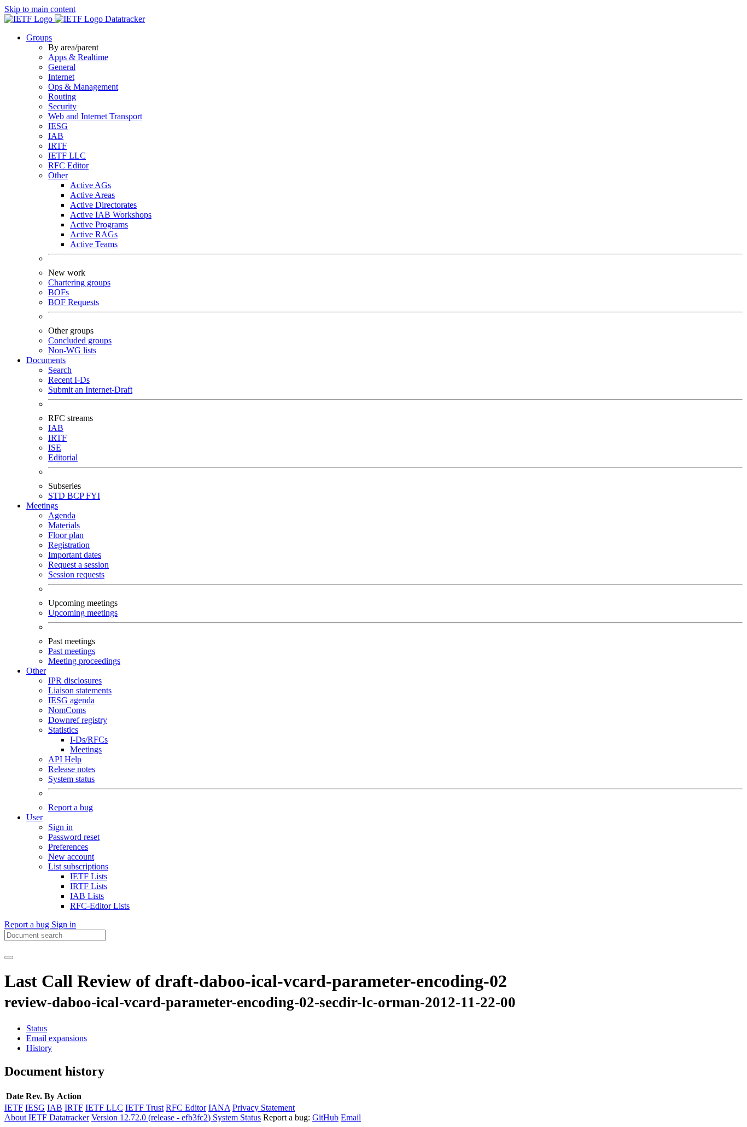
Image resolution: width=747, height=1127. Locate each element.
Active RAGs (94, 234)
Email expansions (56, 1038)
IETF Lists (88, 876)
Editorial (63, 457)
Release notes (71, 769)
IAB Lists (87, 896)
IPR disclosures (75, 680)
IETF (13, 1107)
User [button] (34, 817)
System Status (237, 1117)
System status (71, 779)
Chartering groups (79, 282)
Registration (69, 545)
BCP (76, 495)
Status (36, 1028)
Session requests (76, 574)
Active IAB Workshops (110, 214)
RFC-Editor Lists (100, 905)
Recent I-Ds (69, 379)
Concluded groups (80, 340)
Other (58, 175)
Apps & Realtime (78, 57)
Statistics (63, 729)
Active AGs (90, 185)
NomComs (67, 710)
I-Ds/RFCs (89, 739)
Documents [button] (46, 360)
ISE (54, 447)
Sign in (60, 827)
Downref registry (77, 720)
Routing (62, 96)
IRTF (57, 145)
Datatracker (124, 19)
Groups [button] (39, 37)
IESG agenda (71, 700)
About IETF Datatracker (46, 1117)
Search (60, 370)
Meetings (86, 749)
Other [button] (36, 670)
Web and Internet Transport (95, 116)
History (39, 1048)
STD (57, 495)
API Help (64, 759)
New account (71, 856)
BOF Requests (73, 302)
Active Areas (92, 195)
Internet (61, 76)
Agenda (61, 515)
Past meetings (71, 651)
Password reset (74, 837)
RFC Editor (68, 165)
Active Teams (94, 244)
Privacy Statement (263, 1107)
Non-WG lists (72, 350)
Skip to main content (39, 9)
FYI (93, 495)
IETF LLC (67, 155)
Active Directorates (103, 204)
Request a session (78, 564)
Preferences (68, 846)
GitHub (325, 1117)
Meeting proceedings (84, 660)
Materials (64, 525)
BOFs (58, 292)
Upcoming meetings (83, 612)
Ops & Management (83, 86)
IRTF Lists (88, 886)
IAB (55, 136)
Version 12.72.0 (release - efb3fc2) (152, 1117)
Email (351, 1117)
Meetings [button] (42, 505)
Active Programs (99, 224)
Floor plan (66, 535)
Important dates (74, 554)
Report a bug (70, 807)
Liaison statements (80, 690)
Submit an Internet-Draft (90, 389)
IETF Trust (144, 1107)
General (61, 67)
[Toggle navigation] (8, 957)
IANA (219, 1107)
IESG (58, 126)
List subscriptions (78, 866)
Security (62, 106)
